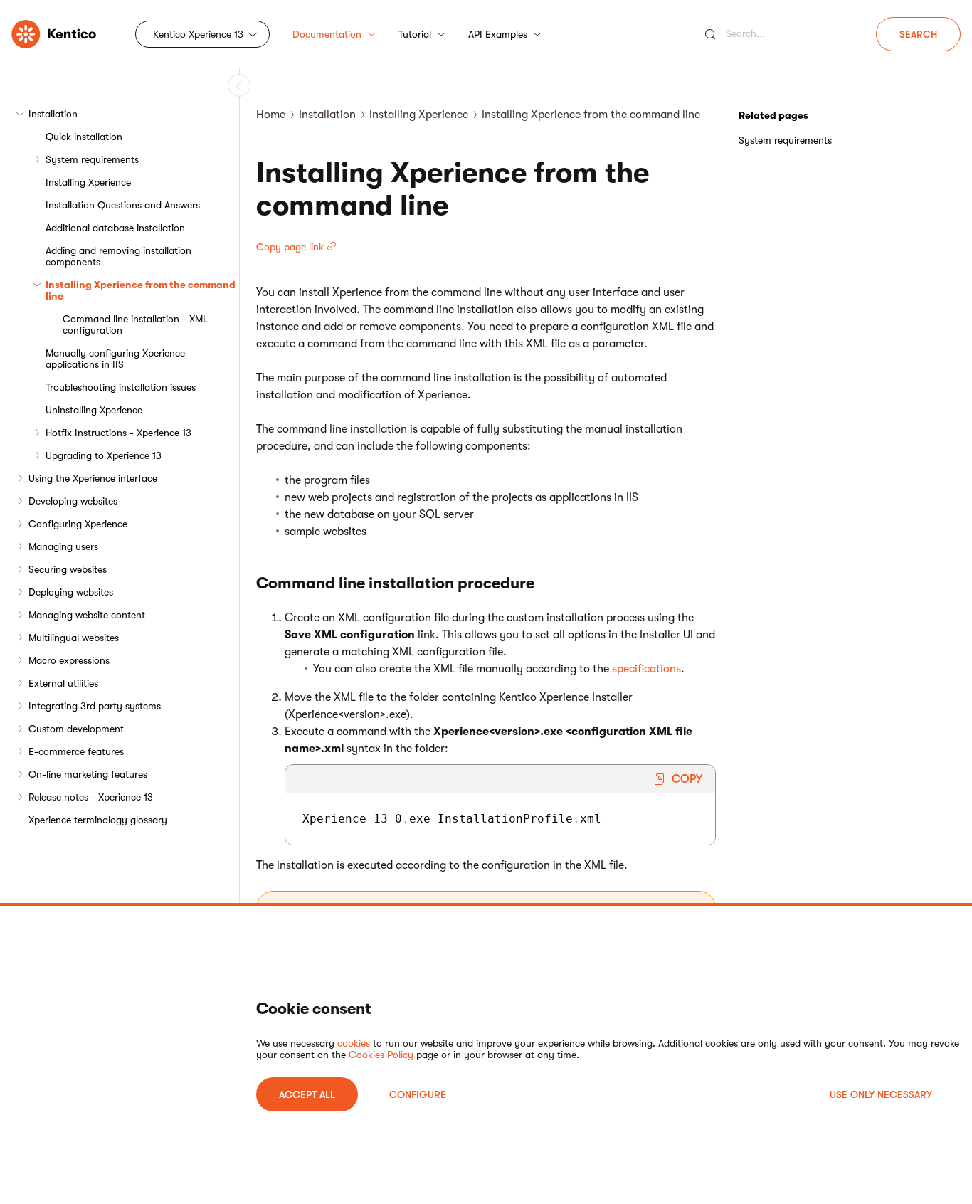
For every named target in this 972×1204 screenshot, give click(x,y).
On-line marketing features (87, 774)
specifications (646, 668)
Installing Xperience (88, 182)
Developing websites (72, 501)
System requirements (92, 159)
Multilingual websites (73, 637)
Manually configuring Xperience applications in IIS (115, 358)
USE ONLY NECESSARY (881, 1094)
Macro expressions (69, 660)
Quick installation (84, 136)
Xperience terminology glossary (97, 819)
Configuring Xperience (77, 523)
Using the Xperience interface (92, 478)
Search (918, 34)
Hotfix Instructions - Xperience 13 (118, 432)
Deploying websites (70, 592)
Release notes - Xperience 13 (90, 797)
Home (270, 114)
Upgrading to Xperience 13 (104, 455)
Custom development (76, 728)
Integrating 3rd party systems (94, 706)
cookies (353, 1043)
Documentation (326, 34)
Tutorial (414, 34)
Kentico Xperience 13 (198, 34)
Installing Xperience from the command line (141, 290)
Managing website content (86, 615)
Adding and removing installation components (118, 256)
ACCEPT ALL (307, 1094)
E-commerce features (76, 751)
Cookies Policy (381, 1054)
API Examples (497, 34)
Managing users (63, 546)
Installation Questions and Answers (123, 205)
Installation (53, 114)
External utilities (63, 683)
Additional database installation (115, 227)
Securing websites (67, 569)
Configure (417, 1094)
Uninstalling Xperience (94, 410)
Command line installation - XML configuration (135, 324)
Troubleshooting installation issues (121, 387)
